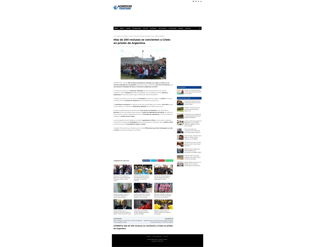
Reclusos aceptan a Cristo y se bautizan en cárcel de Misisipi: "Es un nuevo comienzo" (163, 195)
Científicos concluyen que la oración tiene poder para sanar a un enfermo (192, 92)
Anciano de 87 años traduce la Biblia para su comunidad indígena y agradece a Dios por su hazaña (193, 123)
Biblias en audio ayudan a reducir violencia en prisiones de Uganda (162, 212)
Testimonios (162, 28)
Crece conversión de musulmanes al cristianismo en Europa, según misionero (192, 130)
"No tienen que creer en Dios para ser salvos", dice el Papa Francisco (192, 144)
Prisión (131, 36)
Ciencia (180, 28)
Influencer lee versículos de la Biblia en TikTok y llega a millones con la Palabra (192, 137)
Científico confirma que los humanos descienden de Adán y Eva (192, 109)
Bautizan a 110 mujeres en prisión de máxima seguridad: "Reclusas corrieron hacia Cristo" (122, 178)
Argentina (119, 36)
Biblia (122, 28)
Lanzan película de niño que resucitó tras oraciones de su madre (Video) (192, 102)
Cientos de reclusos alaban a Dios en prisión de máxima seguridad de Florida (162, 177)
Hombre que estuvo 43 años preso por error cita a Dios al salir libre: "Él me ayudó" (142, 195)
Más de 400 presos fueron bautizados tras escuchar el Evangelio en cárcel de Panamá (141, 178)
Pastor (145, 28)
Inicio (116, 28)
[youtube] (201, 1)
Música (117, 31)
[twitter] (198, 1)
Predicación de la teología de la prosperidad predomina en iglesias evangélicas (192, 116)
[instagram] (195, 1)
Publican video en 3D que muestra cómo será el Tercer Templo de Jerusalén (192, 157)
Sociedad (153, 28)
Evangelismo (136, 28)
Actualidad (172, 28)
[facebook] (193, 1)
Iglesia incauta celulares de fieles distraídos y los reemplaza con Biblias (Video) (192, 150)
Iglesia (128, 28)
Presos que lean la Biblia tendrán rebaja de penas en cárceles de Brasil (141, 212)
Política (188, 28)
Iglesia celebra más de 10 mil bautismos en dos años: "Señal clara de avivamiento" (192, 164)
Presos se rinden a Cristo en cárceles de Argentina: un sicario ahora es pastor (121, 195)
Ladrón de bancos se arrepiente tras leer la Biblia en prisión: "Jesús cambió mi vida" (122, 212)
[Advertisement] (172, 15)
